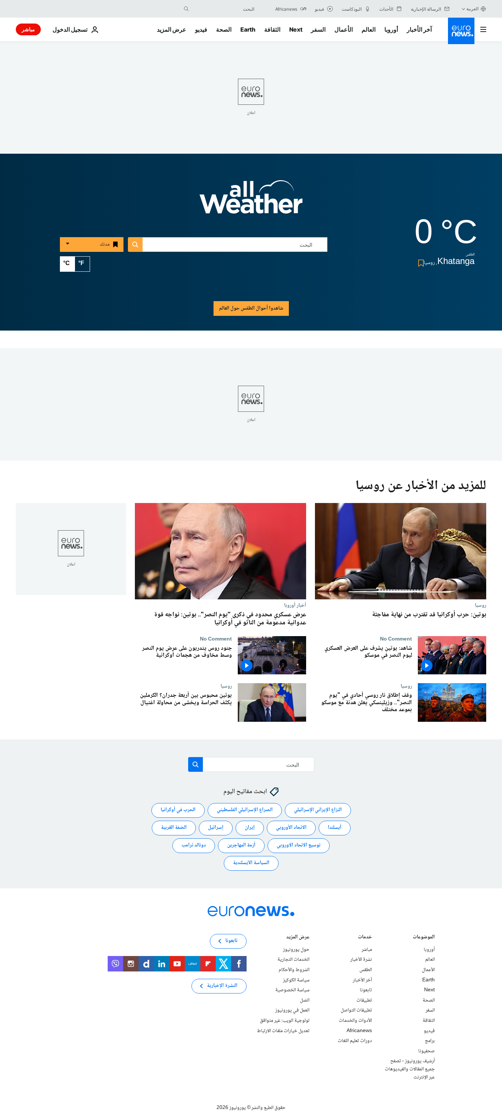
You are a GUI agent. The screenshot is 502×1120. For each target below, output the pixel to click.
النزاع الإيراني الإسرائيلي (318, 810)
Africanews (359, 1031)
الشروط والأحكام (294, 970)
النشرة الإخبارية (222, 986)
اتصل (304, 1000)
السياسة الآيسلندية (251, 863)
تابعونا (366, 990)
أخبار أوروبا (295, 605)
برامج (430, 1041)
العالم (369, 29)
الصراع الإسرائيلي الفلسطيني (245, 810)
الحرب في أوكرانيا (178, 810)
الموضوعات (424, 938)
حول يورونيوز (296, 949)
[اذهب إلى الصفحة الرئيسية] (461, 31)
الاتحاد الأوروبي (291, 828)
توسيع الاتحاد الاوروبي (298, 845)
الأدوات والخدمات (355, 1020)
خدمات (365, 938)
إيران (250, 828)
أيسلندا (334, 828)
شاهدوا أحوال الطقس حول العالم (251, 308)
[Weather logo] (251, 201)
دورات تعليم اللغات (355, 1041)
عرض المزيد (297, 938)
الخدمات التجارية (293, 960)
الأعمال (343, 29)
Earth (247, 29)
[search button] (186, 9)
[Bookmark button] (419, 263)
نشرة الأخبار (361, 960)
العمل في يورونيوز (292, 1010)
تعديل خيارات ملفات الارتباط (283, 1031)
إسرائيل (215, 828)
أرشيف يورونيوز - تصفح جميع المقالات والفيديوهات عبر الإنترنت (410, 1069)
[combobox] (223, 9)
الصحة (224, 29)
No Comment (396, 639)
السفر (318, 29)
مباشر (28, 29)
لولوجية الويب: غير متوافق (284, 1020)
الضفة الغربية (174, 828)
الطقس (365, 970)
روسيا (480, 605)
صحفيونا (426, 1051)
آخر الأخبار (419, 29)
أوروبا (391, 29)
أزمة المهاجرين (241, 845)
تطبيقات (364, 1000)
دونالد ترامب (194, 845)
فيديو (201, 29)
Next (295, 29)
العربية (472, 8)
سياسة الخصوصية (292, 990)
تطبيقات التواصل (356, 1010)
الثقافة (272, 29)
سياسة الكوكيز (296, 980)
